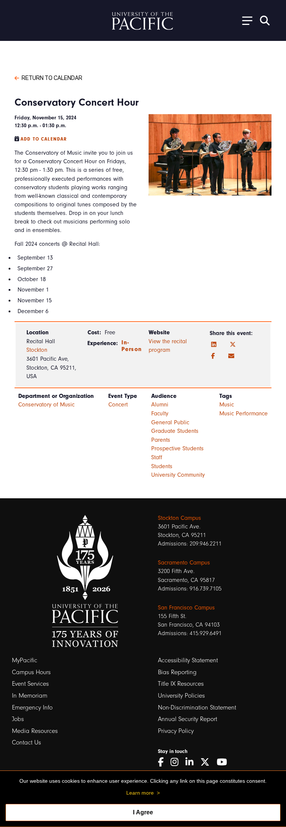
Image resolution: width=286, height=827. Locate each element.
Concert (118, 404)
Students (161, 466)
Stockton (36, 350)
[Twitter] (232, 344)
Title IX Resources (181, 683)
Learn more (140, 793)
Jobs (18, 719)
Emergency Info (32, 707)
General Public (170, 422)
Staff (156, 457)
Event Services (30, 683)
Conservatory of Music (46, 404)
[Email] (231, 356)
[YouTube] (224, 762)
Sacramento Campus (184, 562)
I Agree (143, 812)
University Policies (181, 695)
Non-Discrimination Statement (197, 707)
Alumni (159, 404)
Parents (160, 440)
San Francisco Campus (186, 607)
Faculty (159, 413)
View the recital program (168, 346)
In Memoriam (29, 695)
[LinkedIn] (214, 344)
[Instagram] (177, 762)
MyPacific (24, 660)
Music (226, 404)
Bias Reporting (177, 672)
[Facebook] (213, 356)
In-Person (131, 346)
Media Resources (35, 730)
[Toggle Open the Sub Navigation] (244, 20)
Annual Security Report (187, 719)
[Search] (265, 20)
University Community (178, 475)
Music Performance (243, 413)
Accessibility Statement (188, 660)
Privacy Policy (176, 730)
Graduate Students (174, 431)
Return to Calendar (52, 77)
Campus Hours (31, 672)
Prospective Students (177, 448)
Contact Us (26, 742)
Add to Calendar (43, 139)
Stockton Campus (179, 518)
